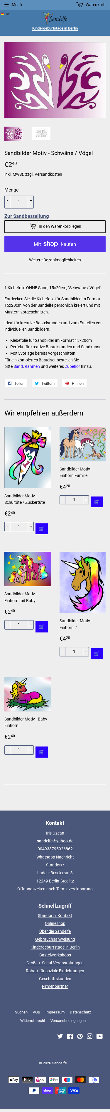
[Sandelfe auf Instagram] (90, 1037)
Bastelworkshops (55, 955)
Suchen (21, 1012)
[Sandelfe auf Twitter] (60, 1037)
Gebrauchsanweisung (55, 939)
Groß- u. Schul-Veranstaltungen (55, 963)
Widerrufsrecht (32, 1020)
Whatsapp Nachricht (55, 857)
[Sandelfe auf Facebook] (70, 1037)
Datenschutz (80, 1012)
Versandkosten (48, 174)
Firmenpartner (55, 986)
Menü (17, 4)
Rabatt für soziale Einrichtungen (55, 970)
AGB (36, 1012)
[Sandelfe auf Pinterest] (80, 1037)
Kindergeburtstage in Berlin (55, 947)
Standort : (55, 865)
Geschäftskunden (55, 978)
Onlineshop (55, 923)
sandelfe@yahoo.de (55, 841)
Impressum (55, 1012)
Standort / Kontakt (55, 915)
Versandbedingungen (68, 1020)
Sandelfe (59, 1063)
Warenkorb (95, 4)
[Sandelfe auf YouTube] (100, 1037)
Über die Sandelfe (55, 931)
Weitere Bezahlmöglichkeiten (55, 260)
